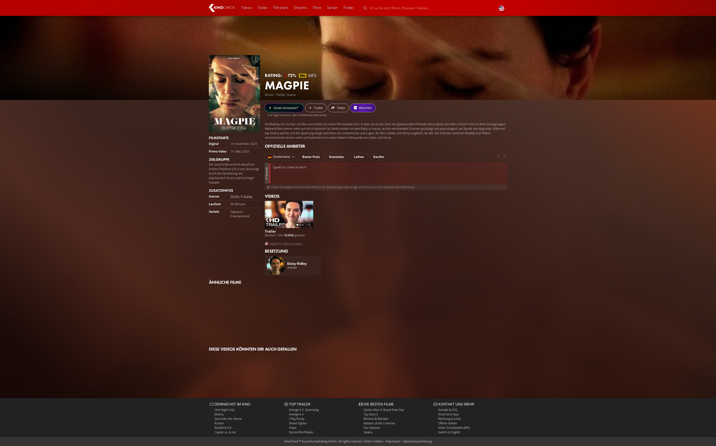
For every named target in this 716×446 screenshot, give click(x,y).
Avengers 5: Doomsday (304, 410)
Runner (219, 423)
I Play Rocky (296, 419)
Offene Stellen (447, 423)
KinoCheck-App (448, 414)
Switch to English (449, 432)
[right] (504, 156)
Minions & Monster (376, 419)
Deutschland (281, 156)
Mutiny (218, 414)
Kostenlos (336, 157)
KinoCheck (291, 441)
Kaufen (378, 157)
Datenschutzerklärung (417, 441)
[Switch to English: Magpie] (501, 8)
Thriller (235, 196)
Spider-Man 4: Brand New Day (384, 410)
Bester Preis (311, 157)
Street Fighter (298, 423)
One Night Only (224, 410)
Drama (247, 196)
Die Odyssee (372, 428)
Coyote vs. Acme (225, 432)
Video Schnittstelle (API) (453, 428)
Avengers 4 (296, 414)
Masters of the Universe (379, 423)
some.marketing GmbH (321, 441)
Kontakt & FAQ (447, 410)
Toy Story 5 (371, 414)
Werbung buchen (449, 419)
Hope (292, 428)
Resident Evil (222, 428)
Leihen (359, 157)
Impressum (393, 441)
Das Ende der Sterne (228, 419)
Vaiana (368, 432)
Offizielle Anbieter (285, 146)
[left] (498, 156)
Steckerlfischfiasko (301, 432)
